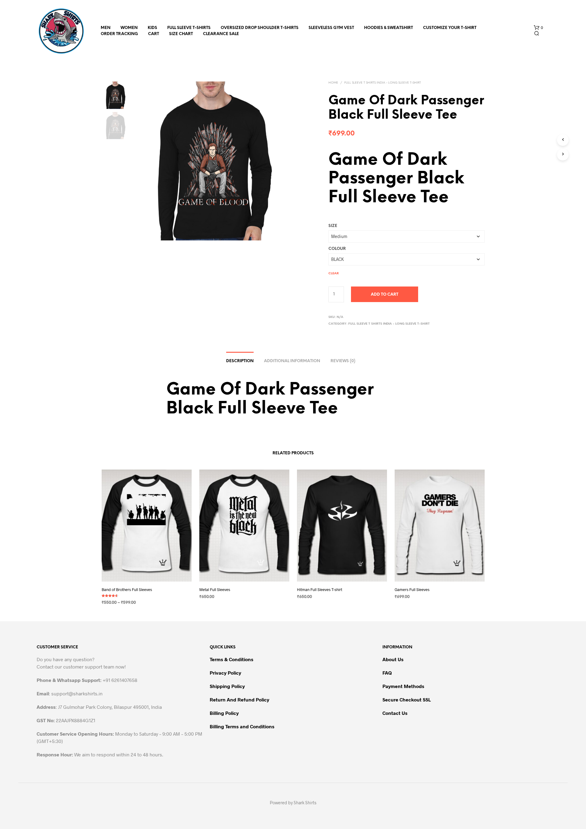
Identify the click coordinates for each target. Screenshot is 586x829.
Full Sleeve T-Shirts (189, 28)
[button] (538, 28)
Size (332, 226)
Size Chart (181, 34)
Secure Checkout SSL (406, 699)
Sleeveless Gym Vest (331, 28)
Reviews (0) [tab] (343, 361)
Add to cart (384, 295)
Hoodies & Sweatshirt (388, 28)
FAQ (387, 673)
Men (105, 28)
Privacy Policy (225, 673)
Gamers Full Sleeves (412, 589)
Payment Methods (403, 686)
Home (333, 83)
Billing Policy (224, 713)
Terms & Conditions (231, 659)
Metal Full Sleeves (214, 589)
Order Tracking (119, 34)
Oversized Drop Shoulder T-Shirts (259, 28)
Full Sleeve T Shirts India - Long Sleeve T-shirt (382, 83)
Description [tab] (240, 361)
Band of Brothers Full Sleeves (127, 589)
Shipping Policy (227, 686)
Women (129, 28)
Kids (152, 28)
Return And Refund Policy (239, 699)
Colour (337, 249)
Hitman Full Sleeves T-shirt (319, 589)
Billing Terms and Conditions (242, 726)
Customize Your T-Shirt (449, 28)
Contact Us (394, 713)
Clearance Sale (221, 34)
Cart (153, 34)
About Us (392, 659)
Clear (333, 273)
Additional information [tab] (292, 361)
